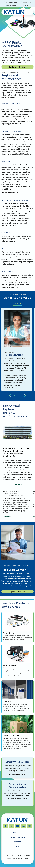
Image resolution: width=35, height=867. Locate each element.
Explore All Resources (18, 591)
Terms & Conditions (24, 855)
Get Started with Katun (17, 67)
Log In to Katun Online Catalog (16, 802)
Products (17, 832)
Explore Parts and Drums (10, 193)
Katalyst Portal (27, 2)
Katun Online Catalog (12, 2)
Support (17, 842)
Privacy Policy (9, 855)
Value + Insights (17, 837)
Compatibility (18, 303)
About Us (17, 846)
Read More (17, 484)
